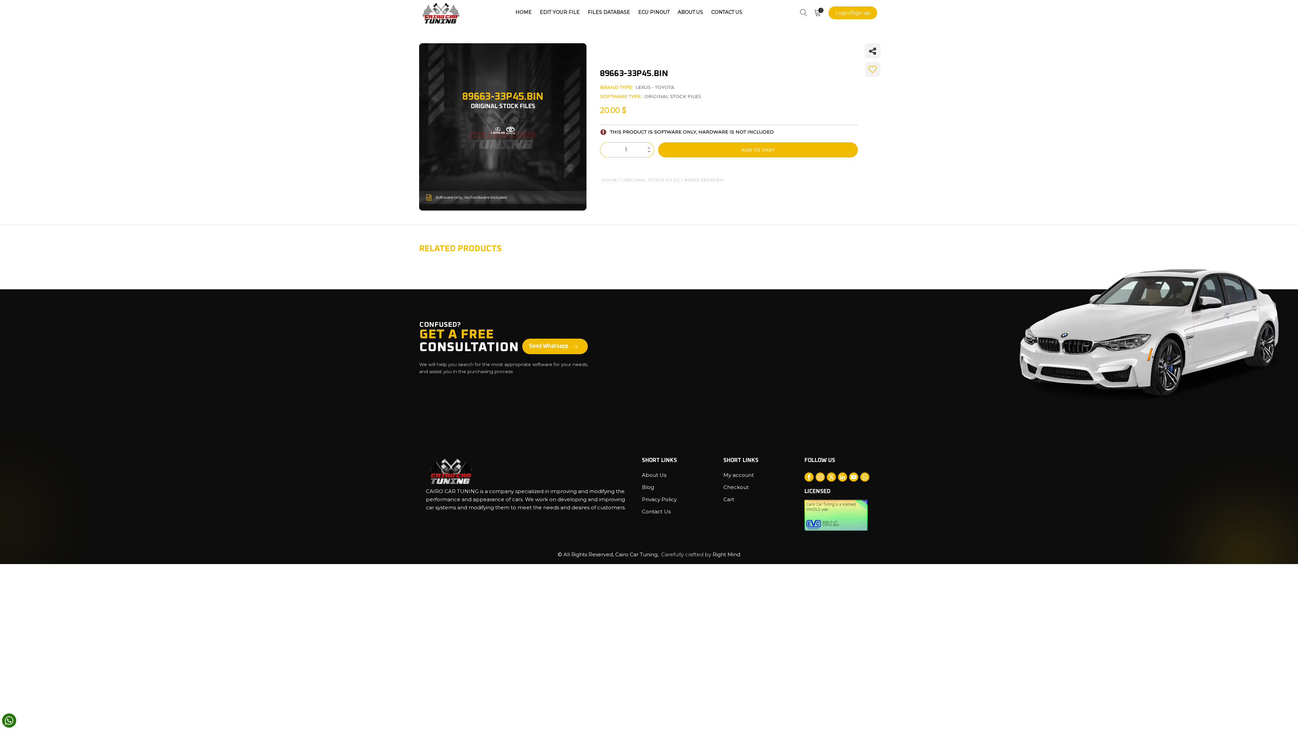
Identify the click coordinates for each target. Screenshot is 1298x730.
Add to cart (758, 149)
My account (738, 475)
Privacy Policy (659, 499)
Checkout (736, 487)
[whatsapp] (9, 720)
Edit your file (560, 12)
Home (523, 12)
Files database (609, 12)
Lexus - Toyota (654, 87)
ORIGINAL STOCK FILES (672, 96)
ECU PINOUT (654, 12)
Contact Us (726, 12)
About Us (690, 12)
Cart (728, 499)
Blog (648, 487)
